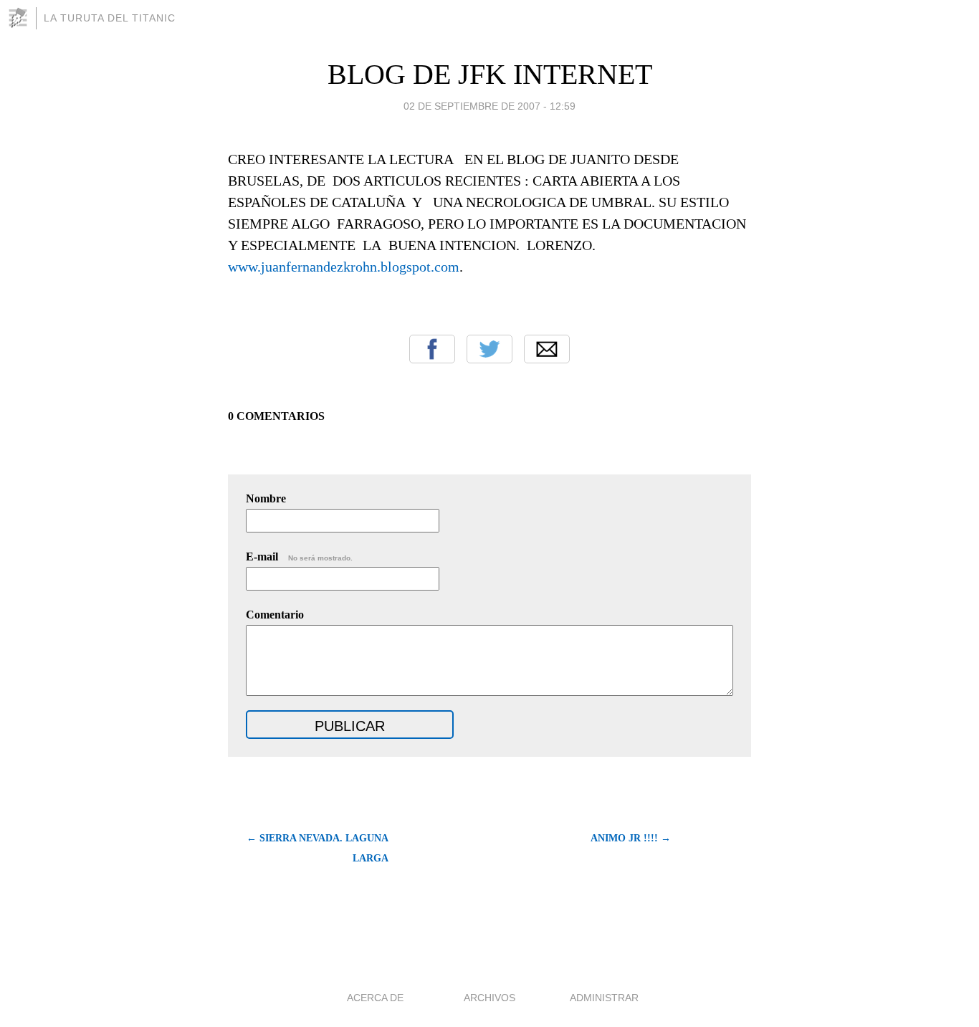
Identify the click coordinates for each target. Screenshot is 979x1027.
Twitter (489, 349)
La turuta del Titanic (110, 18)
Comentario (275, 614)
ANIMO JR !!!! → (631, 838)
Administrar (604, 997)
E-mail (299, 556)
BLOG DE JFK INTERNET (490, 74)
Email (547, 349)
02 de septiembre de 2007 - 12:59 (489, 106)
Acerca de (375, 997)
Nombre (266, 498)
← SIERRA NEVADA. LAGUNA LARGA (317, 848)
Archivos (489, 997)
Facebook (432, 349)
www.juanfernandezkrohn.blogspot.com (343, 266)
